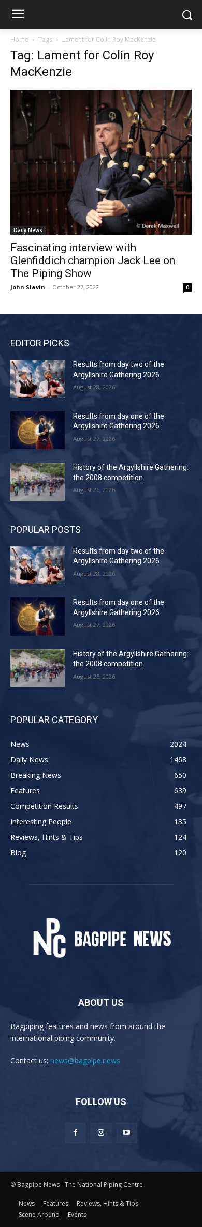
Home (19, 39)
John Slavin (27, 287)
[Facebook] (75, 1133)
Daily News (27, 230)
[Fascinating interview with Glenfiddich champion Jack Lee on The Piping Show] (101, 162)
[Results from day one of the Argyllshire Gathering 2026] (37, 430)
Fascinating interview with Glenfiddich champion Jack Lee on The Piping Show (92, 260)
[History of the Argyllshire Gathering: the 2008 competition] (37, 482)
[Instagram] (101, 1133)
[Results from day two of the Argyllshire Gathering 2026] (37, 379)
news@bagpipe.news (85, 1060)
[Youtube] (127, 1133)
